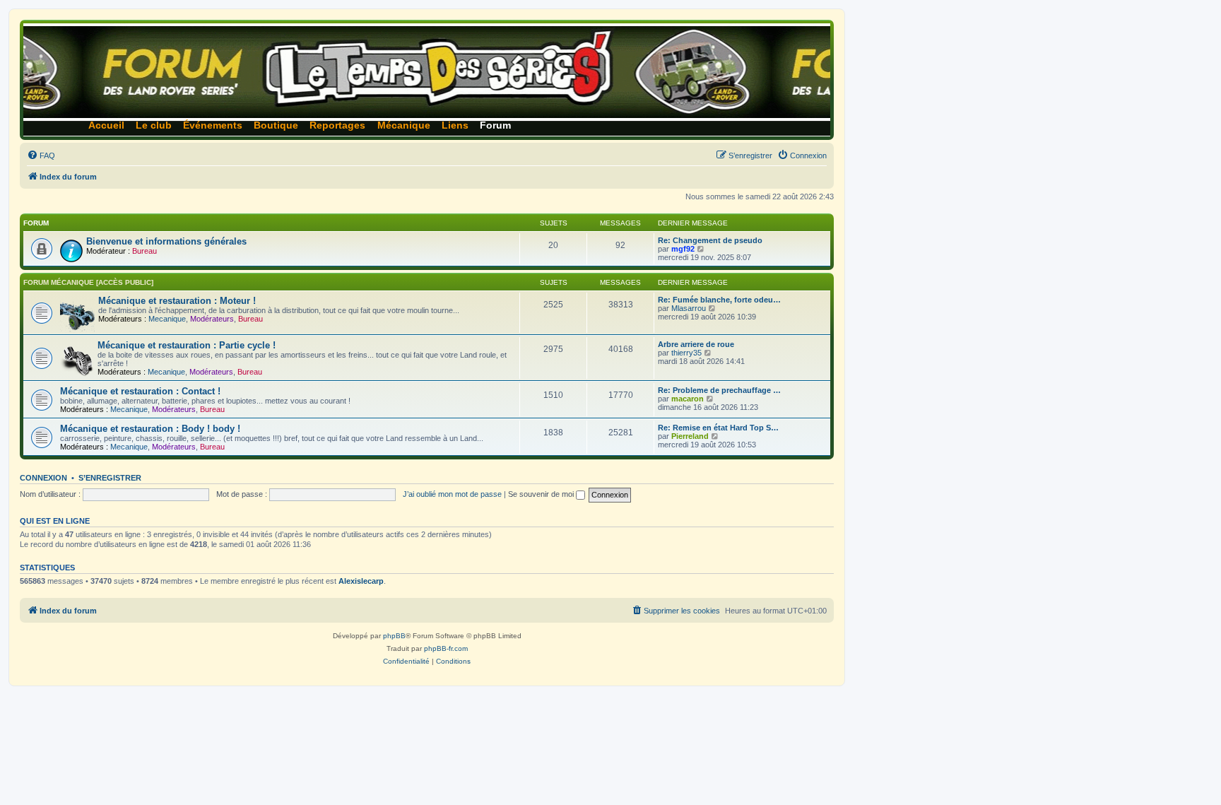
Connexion (43, 478)
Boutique (276, 125)
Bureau (144, 251)
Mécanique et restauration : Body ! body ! (150, 428)
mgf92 (683, 249)
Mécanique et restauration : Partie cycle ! (187, 345)
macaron (687, 398)
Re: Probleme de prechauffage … (719, 390)
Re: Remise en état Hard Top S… (718, 427)
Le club (154, 125)
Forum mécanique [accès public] (88, 282)
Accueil (106, 125)
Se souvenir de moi (542, 494)
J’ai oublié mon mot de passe (452, 494)
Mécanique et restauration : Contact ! (140, 391)
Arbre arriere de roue (696, 344)
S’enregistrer (109, 478)
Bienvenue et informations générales (166, 241)
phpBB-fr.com (446, 648)
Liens (455, 125)
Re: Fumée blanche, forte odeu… (719, 299)
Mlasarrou (688, 308)
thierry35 (686, 352)
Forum (495, 125)
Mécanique (403, 125)
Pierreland (690, 436)
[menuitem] (41, 155)
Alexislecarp (361, 581)
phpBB (394, 636)
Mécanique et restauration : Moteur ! (177, 300)
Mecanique (167, 319)
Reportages (337, 125)
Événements (212, 125)
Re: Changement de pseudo (710, 240)
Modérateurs (212, 319)
